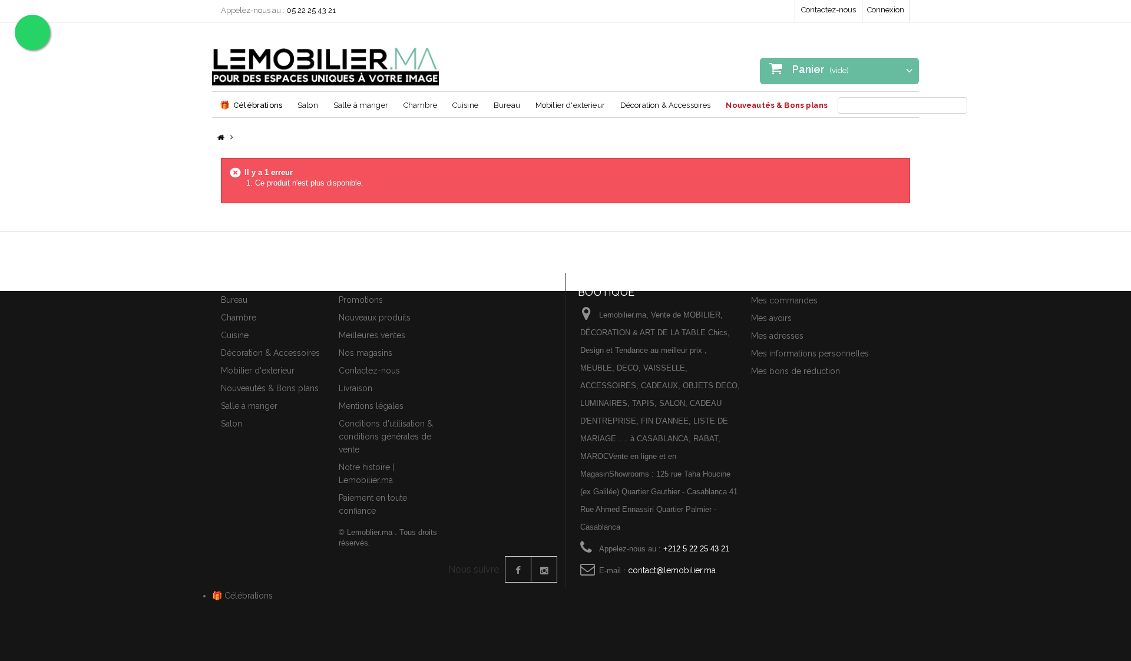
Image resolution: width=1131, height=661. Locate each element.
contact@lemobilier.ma (672, 570)
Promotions (361, 300)
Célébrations (251, 105)
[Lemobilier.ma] (325, 58)
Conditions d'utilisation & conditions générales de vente (386, 436)
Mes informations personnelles (810, 353)
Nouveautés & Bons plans (776, 105)
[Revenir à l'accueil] (221, 138)
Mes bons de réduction (795, 371)
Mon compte (779, 280)
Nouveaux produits (375, 317)
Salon (307, 105)
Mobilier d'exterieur (570, 105)
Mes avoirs (771, 318)
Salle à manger (360, 105)
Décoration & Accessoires (665, 105)
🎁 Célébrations (242, 595)
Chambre (420, 105)
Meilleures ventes (372, 335)
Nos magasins (365, 353)
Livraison (355, 388)
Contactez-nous (828, 9)
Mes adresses (777, 336)
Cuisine (465, 105)
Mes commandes (784, 300)
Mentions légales (371, 406)
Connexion (885, 9)
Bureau (507, 105)
